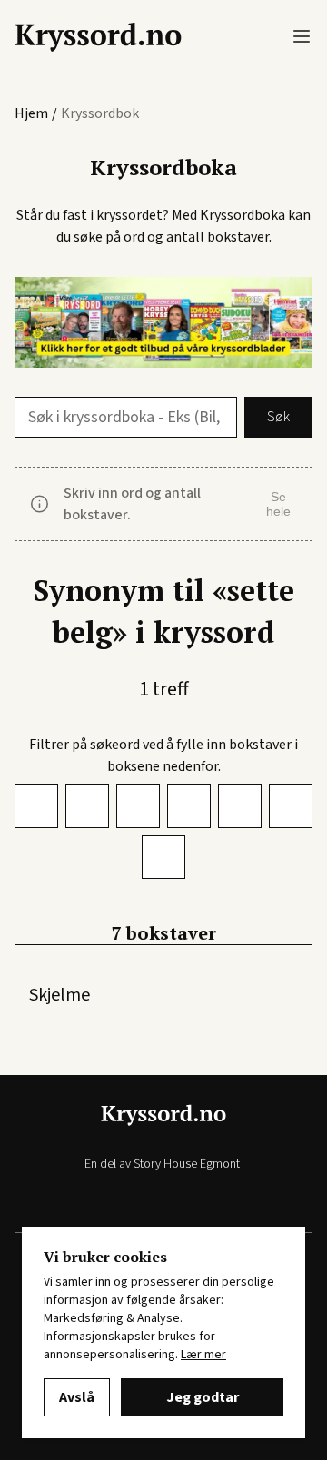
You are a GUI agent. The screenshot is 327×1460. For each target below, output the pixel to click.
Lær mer (203, 1355)
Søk (278, 417)
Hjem (31, 113)
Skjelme (59, 995)
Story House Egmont (187, 1164)
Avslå (76, 1397)
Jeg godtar (202, 1397)
